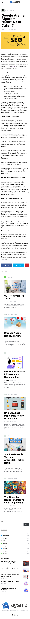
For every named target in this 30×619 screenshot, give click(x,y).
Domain (4, 538)
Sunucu (4, 551)
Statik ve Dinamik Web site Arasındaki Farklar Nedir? (14, 458)
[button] (28, 2)
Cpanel (4, 533)
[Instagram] (17, 615)
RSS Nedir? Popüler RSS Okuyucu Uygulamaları (14, 374)
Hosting (5, 543)
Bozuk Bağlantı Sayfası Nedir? (10, 568)
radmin (7, 301)
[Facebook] (12, 615)
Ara (2, 521)
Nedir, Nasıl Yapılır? (7, 546)
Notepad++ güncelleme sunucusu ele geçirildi (8, 562)
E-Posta (5, 540)
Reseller (5, 548)
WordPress (5, 553)
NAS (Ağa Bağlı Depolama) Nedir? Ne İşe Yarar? (14, 416)
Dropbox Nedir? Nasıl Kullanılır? (12, 334)
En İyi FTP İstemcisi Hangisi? (10, 581)
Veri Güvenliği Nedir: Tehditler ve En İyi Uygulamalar (14, 500)
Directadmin (6, 535)
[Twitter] (15, 615)
